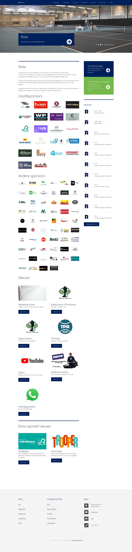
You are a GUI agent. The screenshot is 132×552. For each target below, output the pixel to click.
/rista (92, 518)
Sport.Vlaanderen (51, 518)
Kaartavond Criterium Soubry (101, 134)
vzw (21, 2)
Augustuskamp (98, 123)
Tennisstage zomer (99, 113)
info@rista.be (94, 512)
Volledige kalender (90, 224)
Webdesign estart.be (76, 540)
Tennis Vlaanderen (52, 509)
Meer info (23, 312)
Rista (48, 504)
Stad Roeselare (51, 523)
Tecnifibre (49, 514)
